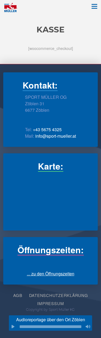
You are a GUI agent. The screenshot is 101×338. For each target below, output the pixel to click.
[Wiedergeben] (13, 327)
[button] (94, 6)
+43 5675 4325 (47, 129)
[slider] (50, 326)
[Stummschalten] (88, 327)
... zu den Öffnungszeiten (50, 274)
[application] (50, 327)
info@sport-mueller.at (55, 136)
